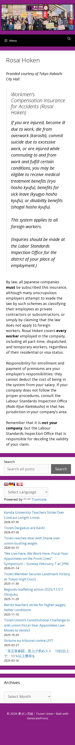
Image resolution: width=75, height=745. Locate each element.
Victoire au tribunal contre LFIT (28, 640)
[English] (6, 484)
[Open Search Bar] (69, 38)
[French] (16, 484)
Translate (39, 499)
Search (9, 461)
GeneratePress (37, 718)
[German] (11, 484)
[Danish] (20, 484)
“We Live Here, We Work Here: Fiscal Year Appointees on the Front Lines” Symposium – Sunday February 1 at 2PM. (36, 558)
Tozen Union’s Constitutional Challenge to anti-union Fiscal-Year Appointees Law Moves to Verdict (37, 625)
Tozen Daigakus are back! (24, 527)
